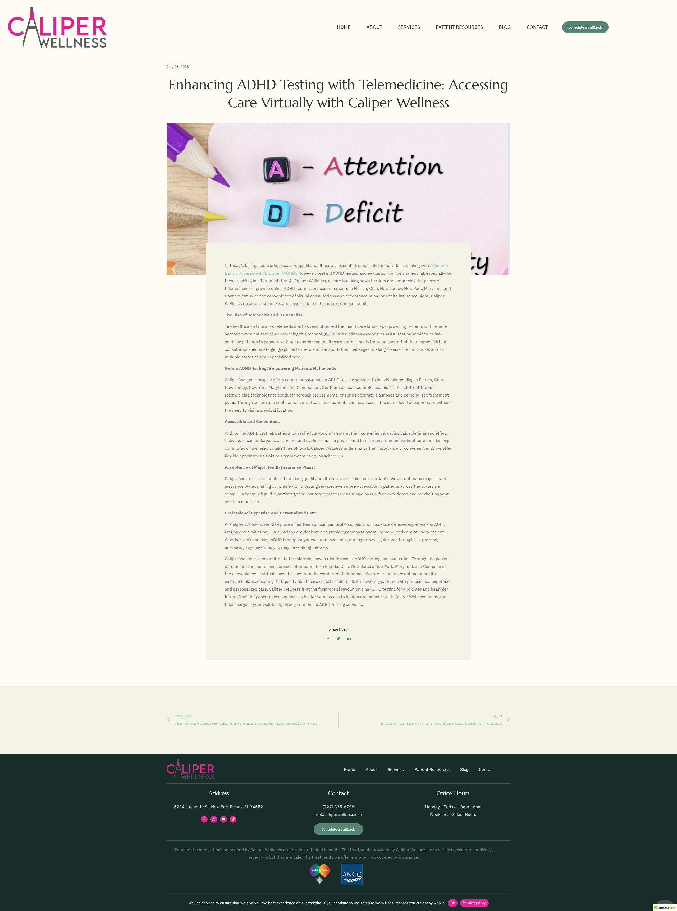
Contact (537, 27)
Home (344, 27)
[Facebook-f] (204, 819)
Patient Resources (459, 27)
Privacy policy (474, 903)
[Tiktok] (233, 819)
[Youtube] (223, 819)
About (374, 27)
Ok (452, 903)
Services (409, 27)
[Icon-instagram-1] (213, 819)
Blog (505, 27)
